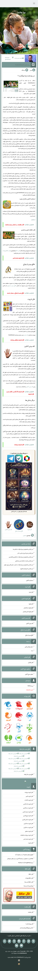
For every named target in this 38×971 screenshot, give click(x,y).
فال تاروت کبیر (29, 796)
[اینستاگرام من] (19, 941)
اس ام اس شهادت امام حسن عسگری (24, 560)
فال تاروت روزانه (29, 792)
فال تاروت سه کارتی (28, 808)
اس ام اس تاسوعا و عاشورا (26, 568)
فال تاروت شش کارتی (27, 819)
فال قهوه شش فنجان (28, 611)
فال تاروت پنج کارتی (28, 815)
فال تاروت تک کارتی (28, 804)
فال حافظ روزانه (7, 250)
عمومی (24, 535)
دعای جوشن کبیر (29, 646)
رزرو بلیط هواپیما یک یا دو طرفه (25, 862)
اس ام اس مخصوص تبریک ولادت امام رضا (23, 549)
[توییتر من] (9, 941)
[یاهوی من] (33, 941)
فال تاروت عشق (29, 831)
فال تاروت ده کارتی (28, 827)
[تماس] (14, 941)
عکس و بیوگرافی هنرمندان (26, 927)
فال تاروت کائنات (29, 800)
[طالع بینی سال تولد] (19, 763)
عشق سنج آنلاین (29, 674)
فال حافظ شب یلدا (28, 882)
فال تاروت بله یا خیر (28, 839)
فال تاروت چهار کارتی (28, 811)
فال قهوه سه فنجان (28, 607)
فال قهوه (31, 603)
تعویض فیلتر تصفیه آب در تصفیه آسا (24, 854)
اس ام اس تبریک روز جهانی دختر (25, 553)
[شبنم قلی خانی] (8, 58)
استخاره (33, 219)
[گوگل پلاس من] (4, 941)
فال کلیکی (30, 662)
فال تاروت (25, 335)
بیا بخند (21, 12)
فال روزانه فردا (29, 923)
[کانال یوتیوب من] (21, 945)
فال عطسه (30, 912)
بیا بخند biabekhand (22, 65)
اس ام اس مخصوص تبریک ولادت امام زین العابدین (21, 557)
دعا (32, 650)
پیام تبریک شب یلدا (28, 885)
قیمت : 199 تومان (19, 781)
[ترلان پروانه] (19, 58)
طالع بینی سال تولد (28, 774)
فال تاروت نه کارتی (28, 823)
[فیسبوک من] (24, 941)
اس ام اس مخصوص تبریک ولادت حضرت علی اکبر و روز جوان (18, 564)
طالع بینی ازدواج (12, 285)
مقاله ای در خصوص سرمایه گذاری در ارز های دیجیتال (20, 858)
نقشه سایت (10, 957)
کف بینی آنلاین (29, 386)
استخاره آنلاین (29, 580)
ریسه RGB (30, 685)
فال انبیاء (31, 592)
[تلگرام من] (28, 941)
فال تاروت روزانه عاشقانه (26, 835)
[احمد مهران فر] (30, 58)
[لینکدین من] (16, 945)
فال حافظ (18, 250)
